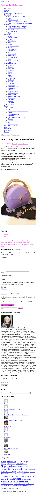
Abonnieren (4, 385)
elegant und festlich (13, 46)
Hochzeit (6, 24)
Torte (2, 246)
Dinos (9, 75)
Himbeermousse (10, 473)
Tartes (8, 485)
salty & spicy (11, 50)
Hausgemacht (18, 471)
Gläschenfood (32, 469)
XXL (9, 59)
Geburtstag (11, 83)
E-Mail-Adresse (6, 275)
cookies (6, 10)
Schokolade (6, 481)
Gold (2, 472)
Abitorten (10, 67)
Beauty (10, 36)
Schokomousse (30, 484)
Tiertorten (10, 101)
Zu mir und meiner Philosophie (13, 13)
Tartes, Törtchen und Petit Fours (17, 117)
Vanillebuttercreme (22, 485)
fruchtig (10, 47)
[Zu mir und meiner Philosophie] (6, 419)
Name (3, 272)
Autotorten (11, 68)
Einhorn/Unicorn (13, 37)
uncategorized (12, 54)
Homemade (15, 476)
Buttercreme (11, 461)
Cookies (10, 112)
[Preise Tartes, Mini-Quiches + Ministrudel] (6, 413)
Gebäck (18, 469)
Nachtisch (29, 479)
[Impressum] (6, 436)
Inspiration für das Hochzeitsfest (17, 28)
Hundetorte (11, 102)
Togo (11, 485)
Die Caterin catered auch (11, 125)
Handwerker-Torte (13, 86)
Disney (10, 44)
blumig (10, 42)
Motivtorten (4, 242)
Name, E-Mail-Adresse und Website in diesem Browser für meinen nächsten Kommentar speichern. (18, 283)
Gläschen (10, 18)
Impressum (7, 130)
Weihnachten (11, 104)
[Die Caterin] (5, 1)
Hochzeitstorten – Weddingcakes (17, 26)
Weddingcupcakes (13, 31)
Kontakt (6, 132)
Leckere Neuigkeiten (23, 241)
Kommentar (5, 257)
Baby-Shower (12, 41)
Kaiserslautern (26, 476)
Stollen (10, 122)
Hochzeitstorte (6, 476)
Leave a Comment (23, 144)
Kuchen (14, 241)
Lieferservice (5, 479)
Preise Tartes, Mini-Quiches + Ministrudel (20, 23)
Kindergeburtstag (13, 93)
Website (3, 279)
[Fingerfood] (6, 424)
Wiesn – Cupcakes (13, 60)
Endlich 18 (11, 80)
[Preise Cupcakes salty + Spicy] (6, 408)
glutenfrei (24, 469)
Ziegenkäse (29, 485)
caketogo (30, 461)
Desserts (10, 119)
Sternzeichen (11, 98)
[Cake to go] (6, 452)
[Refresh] (4, 289)
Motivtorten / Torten (10, 63)
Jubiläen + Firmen (13, 91)
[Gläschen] (6, 441)
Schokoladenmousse (19, 484)
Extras (6, 106)
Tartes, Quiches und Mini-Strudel (17, 21)
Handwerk (7, 127)
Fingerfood (7, 15)
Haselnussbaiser (8, 472)
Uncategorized (16, 242)
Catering (3, 464)
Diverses (9, 241)
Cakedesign (18, 461)
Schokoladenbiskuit (20, 482)
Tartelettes (3, 485)
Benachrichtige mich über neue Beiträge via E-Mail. (17, 302)
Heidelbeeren (26, 472)
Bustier (10, 73)
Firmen (10, 39)
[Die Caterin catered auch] (6, 447)
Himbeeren (4, 473)
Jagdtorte (10, 89)
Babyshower (11, 70)
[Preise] (6, 402)
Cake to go (7, 8)
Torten (10, 242)
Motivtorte (22, 479)
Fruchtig (10, 81)
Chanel (28, 242)
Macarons (10, 120)
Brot (9, 109)
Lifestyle (3, 491)
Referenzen (7, 128)
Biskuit (3, 461)
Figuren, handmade (13, 114)
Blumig (10, 72)
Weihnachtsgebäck (13, 124)
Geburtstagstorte (12, 244)
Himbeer (32, 472)
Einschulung (11, 78)
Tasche (31, 244)
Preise (6, 11)
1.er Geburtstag (12, 65)
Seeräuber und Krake (14, 96)
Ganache (20, 466)
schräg (10, 52)
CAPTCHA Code (13, 293)
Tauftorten (11, 99)
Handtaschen (11, 85)
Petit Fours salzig (13, 20)
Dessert (19, 464)
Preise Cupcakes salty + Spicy (16, 16)
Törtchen (14, 485)
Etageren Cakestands (14, 29)
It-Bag (19, 244)
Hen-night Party (12, 49)
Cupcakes (7, 34)
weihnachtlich (12, 55)
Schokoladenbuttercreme (7, 484)
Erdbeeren (24, 464)
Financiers (11, 115)
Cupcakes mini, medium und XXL (18, 111)
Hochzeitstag (11, 88)
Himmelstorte (18, 473)
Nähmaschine (12, 94)
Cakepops (11, 107)
